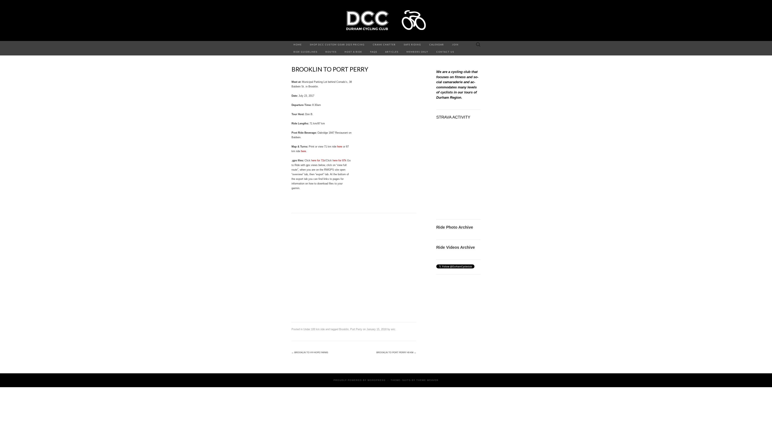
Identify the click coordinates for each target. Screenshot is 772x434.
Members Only (417, 51)
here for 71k (318, 160)
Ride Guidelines (305, 51)
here (339, 146)
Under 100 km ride (314, 329)
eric (393, 329)
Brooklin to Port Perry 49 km (396, 352)
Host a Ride (353, 51)
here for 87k (340, 160)
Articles (391, 51)
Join (455, 44)
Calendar (436, 44)
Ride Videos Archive (455, 247)
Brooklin (344, 329)
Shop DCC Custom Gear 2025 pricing (337, 44)
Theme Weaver (427, 380)
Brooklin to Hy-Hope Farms (310, 352)
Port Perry (356, 329)
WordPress (376, 380)
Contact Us (445, 51)
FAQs (373, 51)
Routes (331, 51)
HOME (298, 44)
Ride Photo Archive (454, 227)
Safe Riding (412, 44)
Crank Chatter (384, 44)
